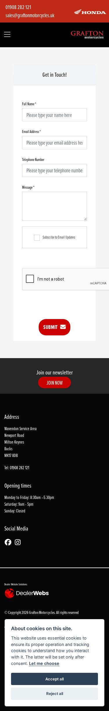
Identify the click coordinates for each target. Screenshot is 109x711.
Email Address (31, 131)
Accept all (54, 679)
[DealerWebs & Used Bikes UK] (27, 593)
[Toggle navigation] (7, 35)
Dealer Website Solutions (15, 584)
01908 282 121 (18, 7)
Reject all (54, 693)
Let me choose (44, 663)
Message (28, 187)
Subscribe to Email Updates (59, 237)
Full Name (29, 103)
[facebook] (9, 542)
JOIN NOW (55, 382)
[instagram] (19, 542)
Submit (51, 327)
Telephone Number (33, 159)
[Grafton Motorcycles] (87, 34)
